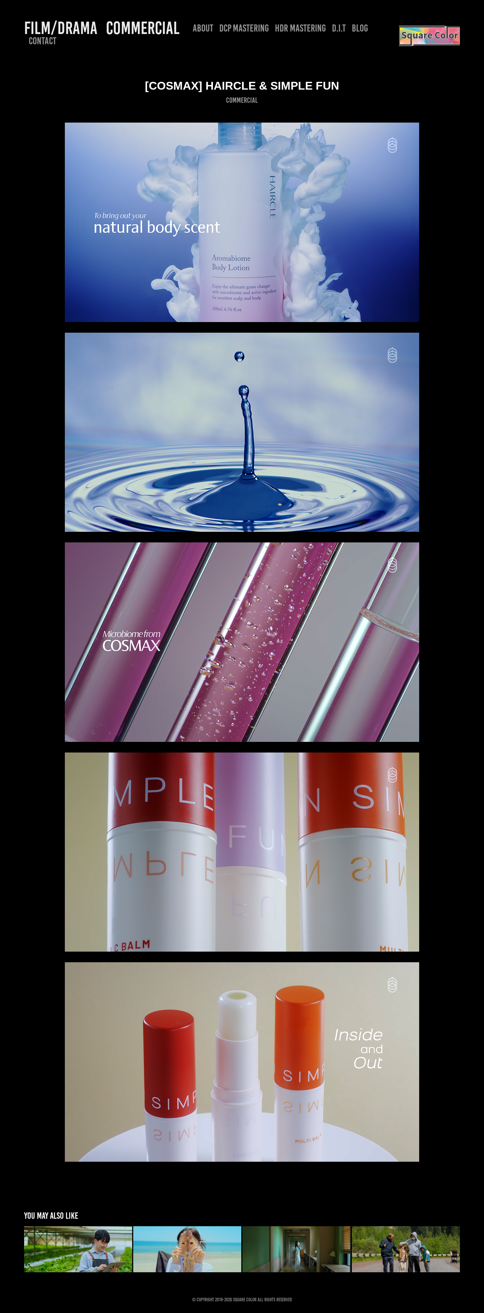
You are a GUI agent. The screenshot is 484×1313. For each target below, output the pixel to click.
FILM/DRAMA (60, 28)
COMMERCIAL (143, 28)
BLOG (360, 28)
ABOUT (203, 28)
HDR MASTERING (300, 28)
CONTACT (42, 40)
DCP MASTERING (244, 28)
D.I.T (339, 28)
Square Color (245, 1299)
